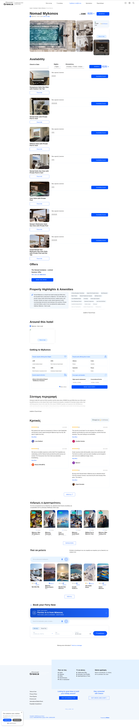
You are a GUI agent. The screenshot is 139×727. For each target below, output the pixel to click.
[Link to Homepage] (8, 5)
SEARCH (96, 66)
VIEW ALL (69, 494)
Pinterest (73, 712)
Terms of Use (33, 691)
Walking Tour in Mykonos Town (89, 533)
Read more (10, 717)
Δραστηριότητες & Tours (84, 676)
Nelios (107, 717)
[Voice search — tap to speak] (62, 559)
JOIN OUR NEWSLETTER (68, 698)
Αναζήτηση (101, 633)
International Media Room (36, 701)
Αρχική (31, 8)
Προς (56, 632)
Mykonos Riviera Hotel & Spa (49, 587)
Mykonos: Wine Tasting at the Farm (103, 534)
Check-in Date (34, 64)
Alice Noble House (88, 586)
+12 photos (101, 47)
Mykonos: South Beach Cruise (75, 534)
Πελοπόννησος (63, 677)
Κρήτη (61, 672)
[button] (12, 723)
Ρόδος (61, 676)
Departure (77, 632)
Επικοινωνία (33, 699)
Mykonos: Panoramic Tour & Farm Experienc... (48, 535)
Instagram (65, 712)
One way (36, 628)
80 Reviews (105, 23)
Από (34, 632)
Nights (56, 64)
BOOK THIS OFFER (41, 279)
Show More (34, 437)
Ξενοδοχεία (35, 8)
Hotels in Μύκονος (42, 8)
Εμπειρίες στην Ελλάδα (84, 674)
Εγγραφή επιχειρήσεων (36, 703)
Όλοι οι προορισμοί (64, 679)
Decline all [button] (17, 720)
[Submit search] (66, 559)
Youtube (71, 712)
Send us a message (77, 645)
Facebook (63, 712)
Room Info (39, 92)
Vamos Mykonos (101, 587)
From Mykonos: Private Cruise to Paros (62, 535)
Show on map (101, 36)
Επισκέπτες (70, 64)
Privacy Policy (33, 694)
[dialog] (12, 718)
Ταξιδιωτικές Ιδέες (82, 672)
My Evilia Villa (35, 587)
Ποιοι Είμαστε (33, 696)
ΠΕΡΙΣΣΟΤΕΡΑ (69, 543)
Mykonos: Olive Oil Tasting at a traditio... (36, 534)
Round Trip (43, 628)
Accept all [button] (7, 720)
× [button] (21, 712)
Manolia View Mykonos (62, 587)
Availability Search (101, 76)
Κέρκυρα (61, 674)
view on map (46, 16)
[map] (125, 2)
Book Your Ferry (89, 387)
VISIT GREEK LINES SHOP (98, 698)
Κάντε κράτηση (100, 670)
